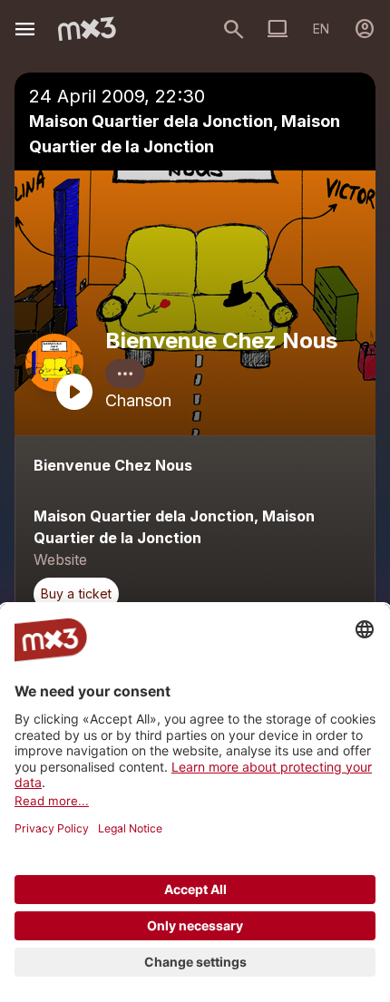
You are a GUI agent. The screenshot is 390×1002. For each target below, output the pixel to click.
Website (60, 559)
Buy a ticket (76, 593)
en (321, 28)
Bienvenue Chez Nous (221, 340)
